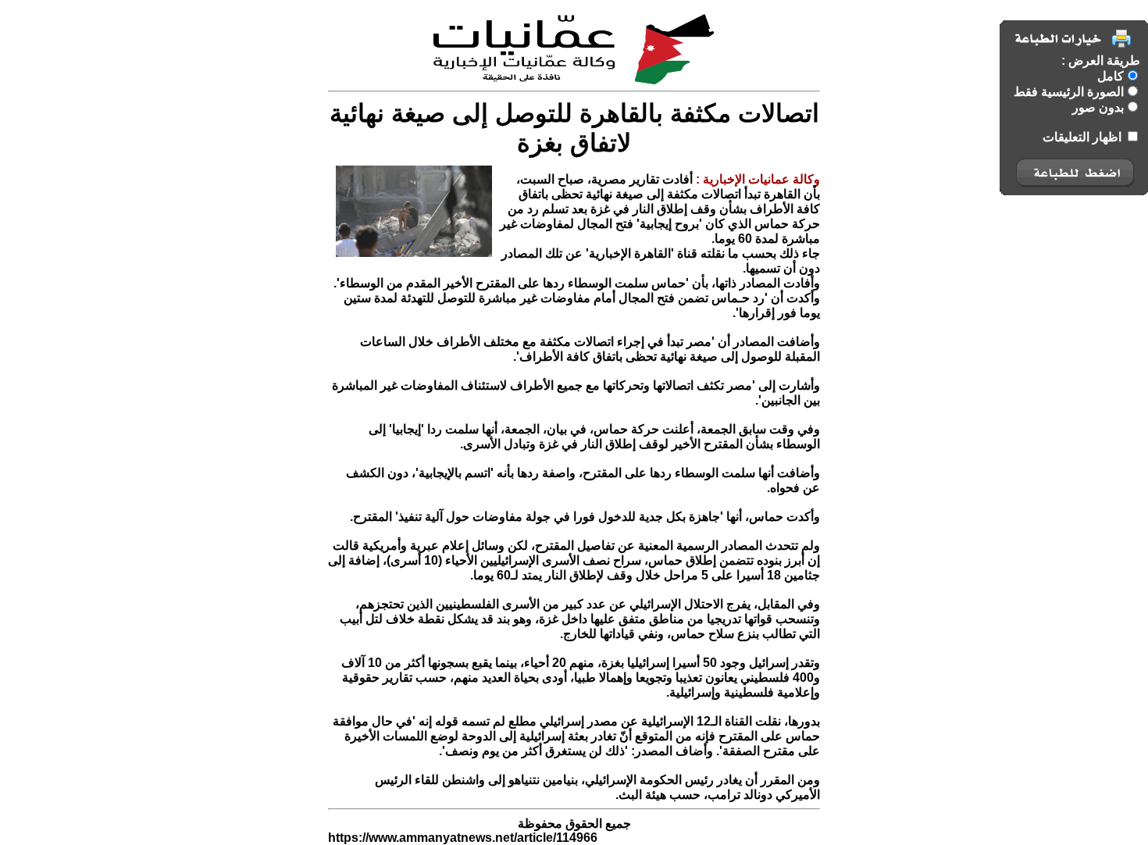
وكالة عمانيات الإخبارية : (756, 179)
